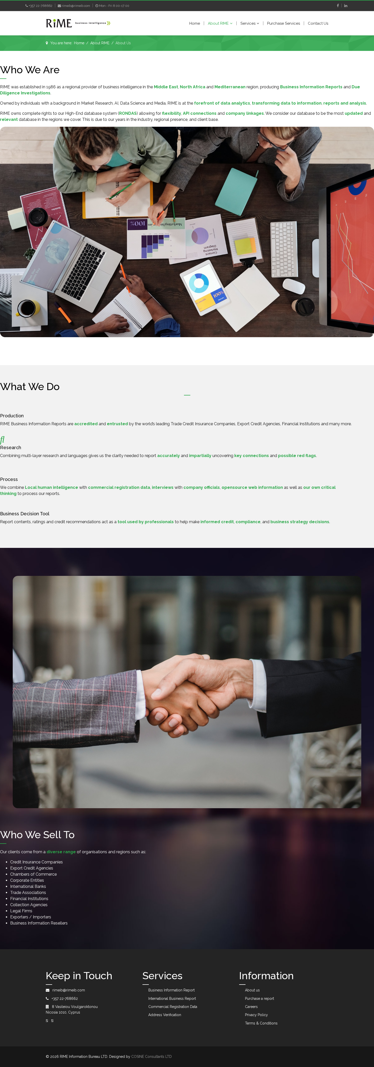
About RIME (218, 23)
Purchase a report (259, 999)
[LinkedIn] (345, 6)
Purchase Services (283, 23)
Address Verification (164, 1015)
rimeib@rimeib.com (76, 6)
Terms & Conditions (261, 1023)
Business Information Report (171, 990)
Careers (251, 1007)
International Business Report (172, 999)
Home (194, 23)
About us (252, 990)
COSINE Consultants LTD (151, 1057)
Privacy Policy (256, 1015)
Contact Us (318, 23)
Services (247, 23)
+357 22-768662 (40, 6)
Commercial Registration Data (172, 1007)
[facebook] (338, 6)
